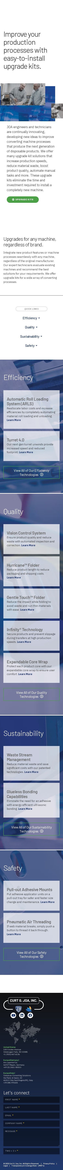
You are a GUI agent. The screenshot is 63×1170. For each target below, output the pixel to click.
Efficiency (30, 318)
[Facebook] (30, 1015)
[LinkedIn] (22, 1015)
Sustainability (29, 336)
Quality (30, 327)
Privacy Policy (48, 1163)
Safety (30, 345)
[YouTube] (13, 1015)
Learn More (14, 420)
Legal (5, 1166)
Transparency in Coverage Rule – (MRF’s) (27, 1166)
